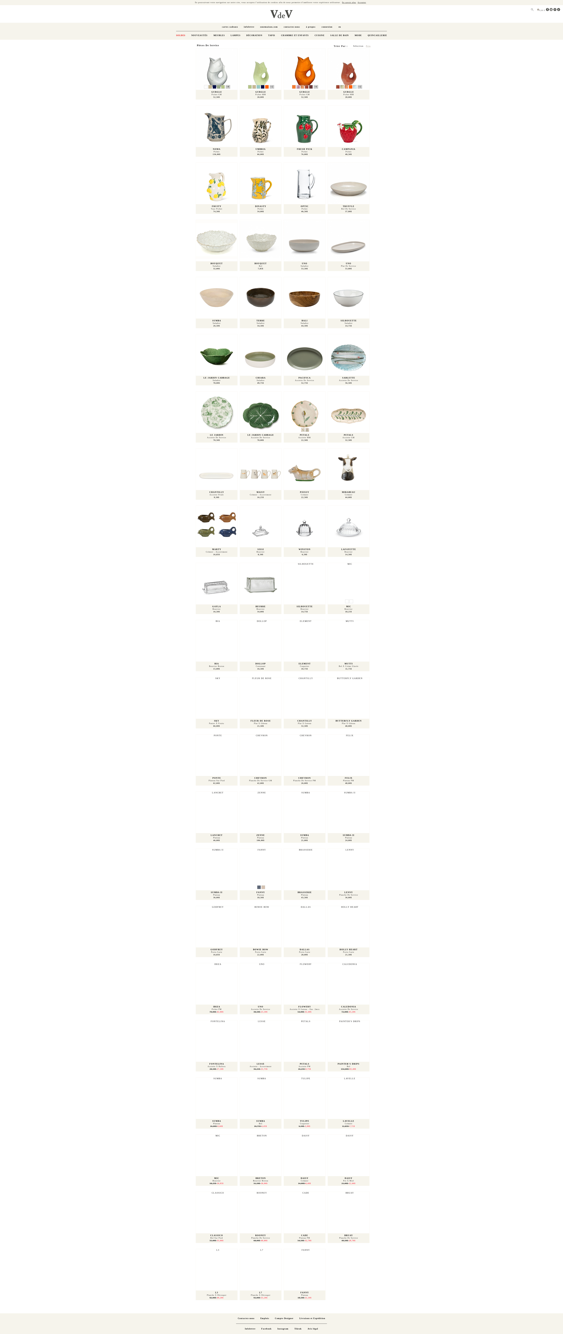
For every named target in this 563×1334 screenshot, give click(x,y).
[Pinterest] (555, 10)
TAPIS (271, 35)
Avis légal (313, 1329)
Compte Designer (284, 1318)
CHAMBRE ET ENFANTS (295, 35)
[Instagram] (551, 10)
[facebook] (548, 10)
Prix (368, 46)
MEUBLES (219, 35)
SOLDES (180, 35)
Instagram (283, 1329)
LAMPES (235, 35)
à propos (310, 27)
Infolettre (249, 27)
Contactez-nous (292, 27)
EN (340, 27)
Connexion (327, 27)
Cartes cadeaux (230, 27)
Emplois (264, 1318)
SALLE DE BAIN (339, 35)
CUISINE (320, 35)
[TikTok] (558, 10)
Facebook (266, 1329)
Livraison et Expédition (312, 1318)
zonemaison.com (269, 27)
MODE (358, 35)
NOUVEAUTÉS (199, 35)
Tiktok (298, 1329)
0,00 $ (542, 10)
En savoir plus (349, 2)
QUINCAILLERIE (377, 35)
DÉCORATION (254, 35)
